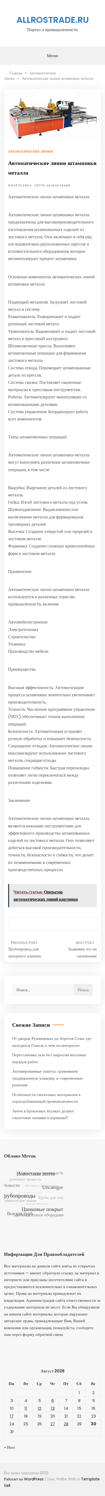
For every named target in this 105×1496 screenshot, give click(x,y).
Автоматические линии (30, 151)
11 (25, 1408)
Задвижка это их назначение (82, 952)
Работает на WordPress (24, 1479)
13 (53, 1408)
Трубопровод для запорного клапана (24, 952)
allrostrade (58, 185)
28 (66, 1424)
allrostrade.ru (52, 20)
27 (52, 1424)
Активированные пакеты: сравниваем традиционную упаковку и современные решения (47, 1078)
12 (39, 1408)
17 (12, 1416)
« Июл (9, 1447)
